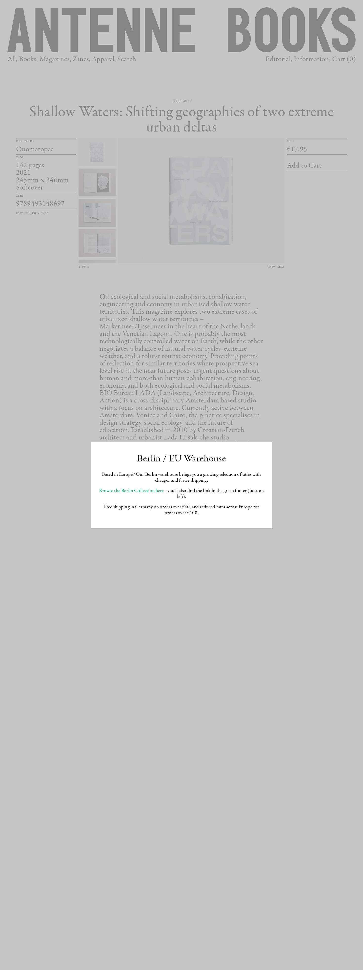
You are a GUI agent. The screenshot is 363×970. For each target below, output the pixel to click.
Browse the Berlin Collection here (131, 490)
